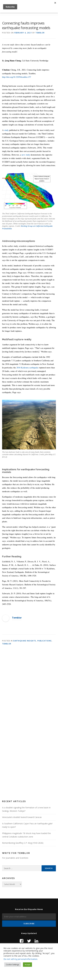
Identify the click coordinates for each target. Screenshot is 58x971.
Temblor (40, 33)
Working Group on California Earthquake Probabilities (27, 227)
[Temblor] (5, 618)
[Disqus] (29, 684)
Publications (44, 641)
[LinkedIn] (36, 941)
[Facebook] (21, 941)
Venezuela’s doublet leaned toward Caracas (22, 817)
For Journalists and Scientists (15, 858)
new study (26, 154)
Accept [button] (27, 964)
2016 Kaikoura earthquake (27, 367)
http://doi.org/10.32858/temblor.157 (16, 76)
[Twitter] (29, 941)
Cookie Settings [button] (12, 964)
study (6, 130)
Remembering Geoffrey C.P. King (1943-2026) (22, 843)
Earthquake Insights (24, 641)
